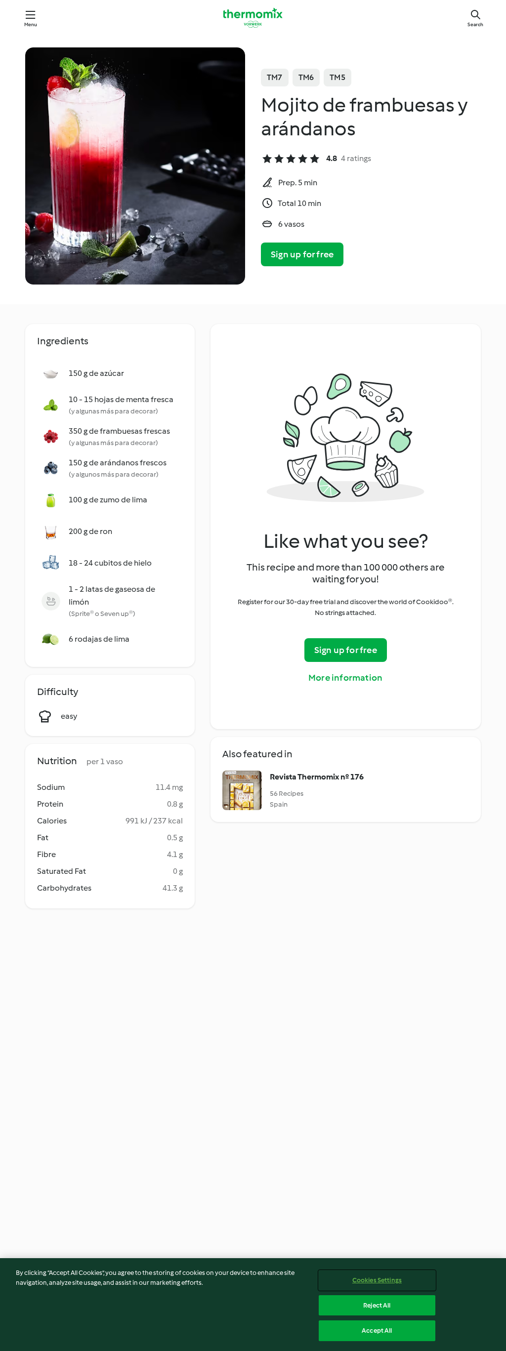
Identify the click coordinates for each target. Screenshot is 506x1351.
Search (475, 24)
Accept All (377, 1330)
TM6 (306, 77)
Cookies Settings (377, 1280)
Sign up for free (302, 254)
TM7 (275, 77)
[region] (253, 1304)
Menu (31, 24)
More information (345, 677)
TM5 (337, 77)
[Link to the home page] (253, 18)
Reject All (376, 1305)
